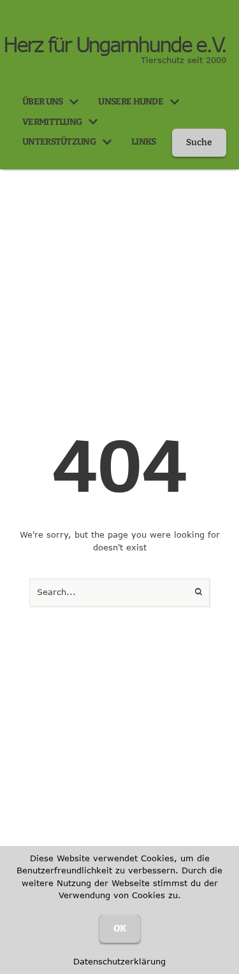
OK (119, 928)
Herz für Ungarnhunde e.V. (114, 44)
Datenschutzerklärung (119, 961)
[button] (74, 102)
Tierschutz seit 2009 (183, 60)
